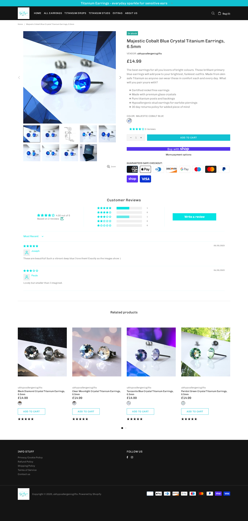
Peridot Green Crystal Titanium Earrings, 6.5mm (204, 393)
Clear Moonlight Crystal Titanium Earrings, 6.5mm (96, 393)
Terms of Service (27, 470)
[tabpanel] (42, 373)
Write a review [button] (194, 216)
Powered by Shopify (90, 494)
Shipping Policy (26, 465)
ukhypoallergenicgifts (23, 13)
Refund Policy (25, 461)
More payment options (178, 154)
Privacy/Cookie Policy (30, 457)
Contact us (24, 474)
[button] (137, 129)
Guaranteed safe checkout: (144, 163)
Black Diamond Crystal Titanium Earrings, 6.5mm (41, 393)
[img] (30, 246)
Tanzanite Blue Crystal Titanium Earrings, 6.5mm (150, 393)
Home (20, 24)
